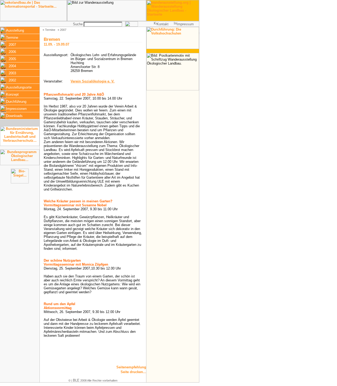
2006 (12, 52)
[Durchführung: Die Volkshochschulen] (172, 48)
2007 (12, 45)
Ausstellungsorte (19, 87)
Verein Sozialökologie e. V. (93, 81)
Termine (12, 38)
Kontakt (162, 24)
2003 (12, 73)
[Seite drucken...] (127, 373)
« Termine (49, 29)
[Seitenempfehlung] (127, 368)
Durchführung (16, 102)
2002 (12, 80)
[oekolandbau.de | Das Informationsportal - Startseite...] (33, 20)
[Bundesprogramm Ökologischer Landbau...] (19, 164)
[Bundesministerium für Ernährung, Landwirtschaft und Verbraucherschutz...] (19, 145)
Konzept (12, 94)
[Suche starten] (131, 25)
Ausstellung (15, 30)
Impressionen (16, 109)
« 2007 (62, 29)
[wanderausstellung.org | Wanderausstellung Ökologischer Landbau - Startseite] (172, 20)
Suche (78, 24)
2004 (12, 66)
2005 (12, 59)
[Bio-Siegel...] (20, 182)
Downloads (14, 116)
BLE (76, 380)
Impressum (185, 24)
